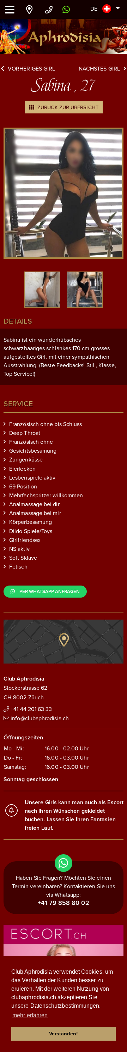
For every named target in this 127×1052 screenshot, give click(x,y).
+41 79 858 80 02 (63, 903)
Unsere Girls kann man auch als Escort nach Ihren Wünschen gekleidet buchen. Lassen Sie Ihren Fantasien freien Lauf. (74, 815)
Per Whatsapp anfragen (49, 591)
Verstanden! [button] (63, 1033)
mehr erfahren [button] (30, 1015)
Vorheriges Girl (31, 68)
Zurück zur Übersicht (67, 107)
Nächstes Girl (99, 68)
